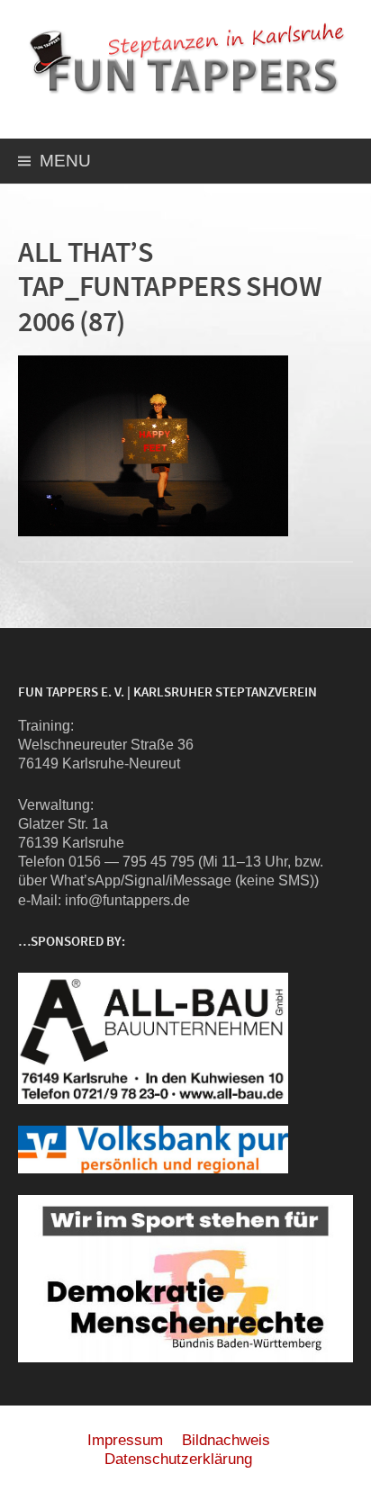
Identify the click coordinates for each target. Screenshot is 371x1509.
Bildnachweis (226, 1440)
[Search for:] (337, 163)
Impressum (125, 1440)
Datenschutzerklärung (178, 1459)
